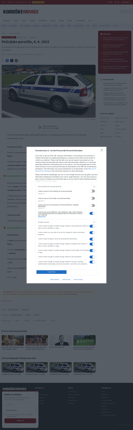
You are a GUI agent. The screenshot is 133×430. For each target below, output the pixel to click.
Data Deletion (54, 279)
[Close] (102, 151)
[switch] (92, 191)
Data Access (66, 279)
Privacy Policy (78, 279)
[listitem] (66, 186)
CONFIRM (51, 272)
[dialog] (66, 215)
